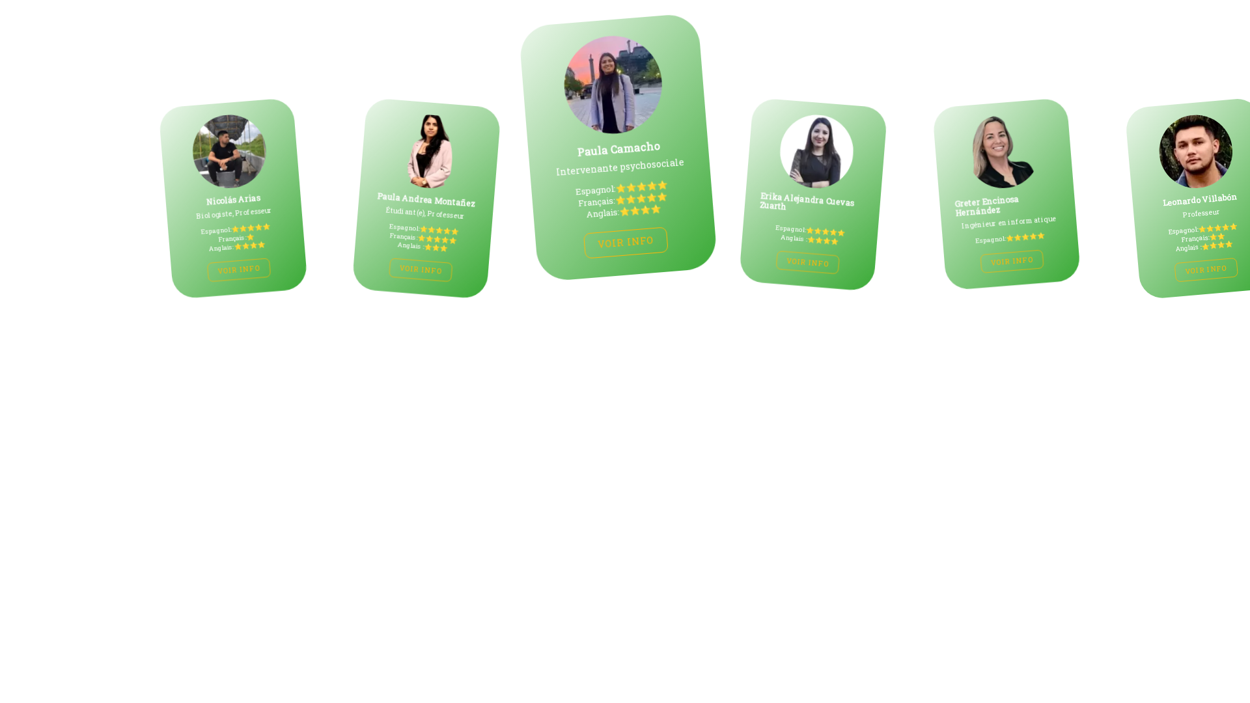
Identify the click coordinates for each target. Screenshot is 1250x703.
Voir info (226, 269)
